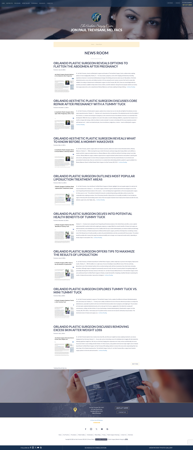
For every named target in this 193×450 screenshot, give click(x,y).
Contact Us (50, 3)
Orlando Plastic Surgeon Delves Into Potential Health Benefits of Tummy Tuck (93, 215)
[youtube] (102, 429)
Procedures (17, 3)
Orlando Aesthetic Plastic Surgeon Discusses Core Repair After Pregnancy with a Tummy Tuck (95, 102)
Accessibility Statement (101, 439)
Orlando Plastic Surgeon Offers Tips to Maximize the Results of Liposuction (94, 253)
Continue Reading (131, 87)
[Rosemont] (126, 439)
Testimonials (34, 3)
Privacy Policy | (91, 439)
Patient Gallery (26, 3)
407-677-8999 (187, 5)
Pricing (103, 435)
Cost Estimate (170, 2)
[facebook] (85, 429)
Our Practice (9, 3)
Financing (178, 2)
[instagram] (91, 429)
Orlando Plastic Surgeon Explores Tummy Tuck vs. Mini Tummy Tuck (95, 290)
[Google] (107, 429)
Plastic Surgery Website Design (115, 439)
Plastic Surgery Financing (113, 435)
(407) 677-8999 (122, 408)
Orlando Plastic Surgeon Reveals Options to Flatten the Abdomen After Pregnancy (91, 64)
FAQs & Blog (42, 3)
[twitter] (96, 429)
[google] (41, 448)
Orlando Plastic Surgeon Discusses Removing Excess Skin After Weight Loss (91, 328)
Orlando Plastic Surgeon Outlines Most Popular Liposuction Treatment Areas (94, 177)
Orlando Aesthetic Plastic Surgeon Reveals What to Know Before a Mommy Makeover (95, 140)
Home (3, 3)
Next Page (135, 364)
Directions (130, 435)
